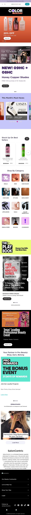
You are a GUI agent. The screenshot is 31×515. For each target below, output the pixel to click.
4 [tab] (15, 121)
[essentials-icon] (25, 206)
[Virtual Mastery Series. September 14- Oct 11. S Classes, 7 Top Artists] (15, 273)
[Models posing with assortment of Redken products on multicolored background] (15, 55)
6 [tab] (19, 121)
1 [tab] (14, 91)
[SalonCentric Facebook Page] (15, 505)
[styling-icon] (15, 192)
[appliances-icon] (6, 206)
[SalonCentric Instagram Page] (18, 505)
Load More (12, 443)
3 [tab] (4, 41)
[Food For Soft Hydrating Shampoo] (23, 150)
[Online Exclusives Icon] (15, 221)
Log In (27, 4)
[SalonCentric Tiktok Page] (25, 505)
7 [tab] (20, 121)
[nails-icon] (15, 206)
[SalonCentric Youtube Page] (28, 505)
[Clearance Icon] (25, 221)
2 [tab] (11, 121)
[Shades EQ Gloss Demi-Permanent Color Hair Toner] (7, 150)
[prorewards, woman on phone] (15, 369)
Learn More (4, 394)
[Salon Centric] (16, 4)
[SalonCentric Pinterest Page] (22, 505)
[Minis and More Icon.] (6, 221)
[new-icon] (15, 178)
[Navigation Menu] (2, 4)
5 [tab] (17, 121)
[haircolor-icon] (25, 178)
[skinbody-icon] (25, 192)
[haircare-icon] (6, 192)
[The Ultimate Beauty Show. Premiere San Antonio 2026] (15, 319)
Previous (2, 280)
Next (30, 1)
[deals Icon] (6, 178)
